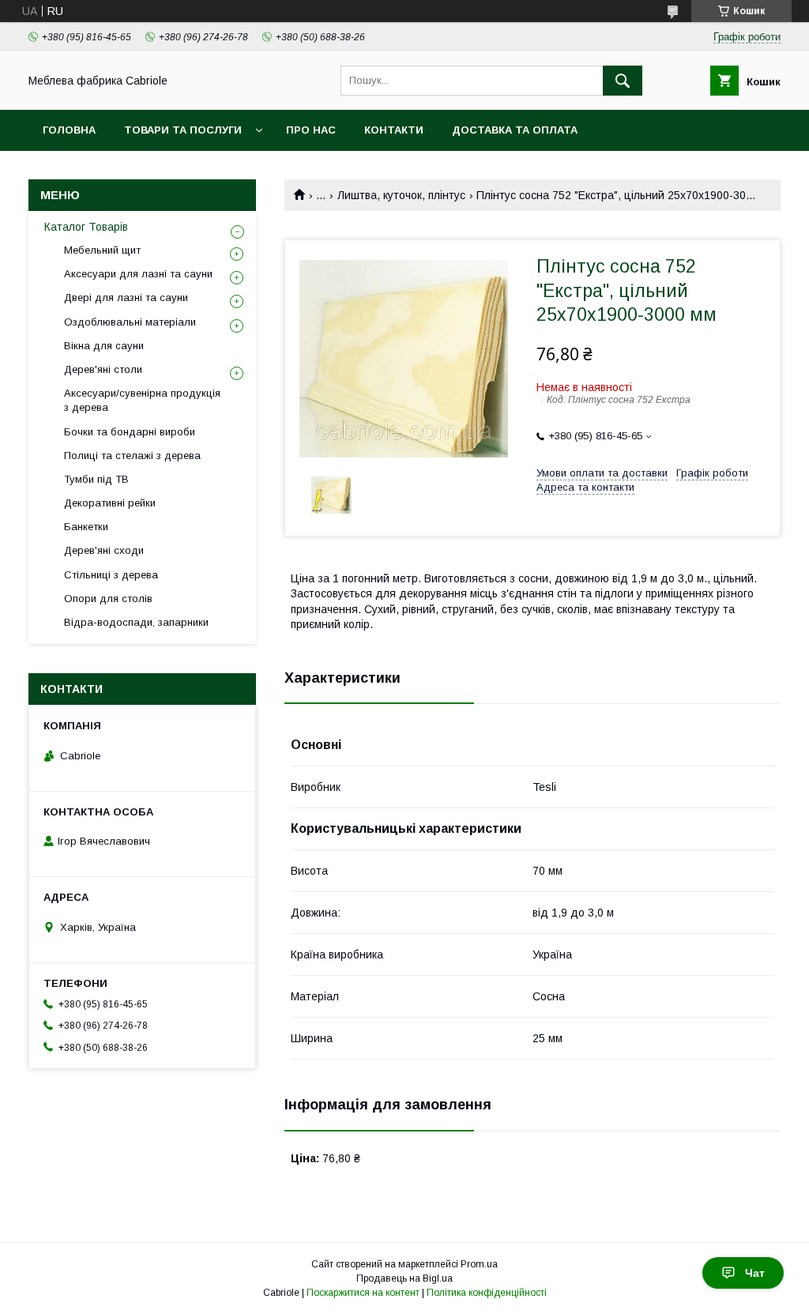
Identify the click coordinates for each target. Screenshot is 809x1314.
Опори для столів (108, 598)
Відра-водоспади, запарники (136, 622)
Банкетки (86, 527)
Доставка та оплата (515, 130)
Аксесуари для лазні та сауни (138, 274)
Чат (755, 1273)
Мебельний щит (102, 250)
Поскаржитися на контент (363, 1292)
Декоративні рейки (110, 503)
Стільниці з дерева (111, 575)
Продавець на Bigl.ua (404, 1278)
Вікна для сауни (104, 346)
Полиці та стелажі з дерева (132, 455)
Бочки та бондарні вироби (129, 432)
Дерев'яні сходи (104, 550)
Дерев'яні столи (103, 369)
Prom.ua (479, 1264)
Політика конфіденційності (487, 1292)
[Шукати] (622, 81)
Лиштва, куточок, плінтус (401, 195)
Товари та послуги (183, 130)
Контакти (393, 130)
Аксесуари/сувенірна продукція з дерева (142, 400)
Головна (69, 130)
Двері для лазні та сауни (126, 297)
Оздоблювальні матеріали (130, 322)
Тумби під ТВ (96, 479)
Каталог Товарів (86, 226)
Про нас (311, 130)
